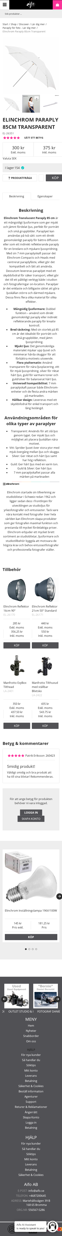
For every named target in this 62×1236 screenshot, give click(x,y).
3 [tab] (33, 949)
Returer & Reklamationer (31, 1107)
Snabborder (31, 1036)
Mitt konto (31, 1070)
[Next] (58, 999)
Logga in (31, 812)
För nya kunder (31, 1055)
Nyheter (31, 1031)
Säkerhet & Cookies (31, 1086)
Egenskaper (45, 196)
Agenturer (31, 1096)
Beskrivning (16, 196)
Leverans (31, 1076)
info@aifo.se (36, 1191)
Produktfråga (21, 178)
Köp (16, 645)
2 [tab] (29, 949)
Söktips (31, 1065)
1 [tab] (26, 949)
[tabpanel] (31, 895)
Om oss (31, 1041)
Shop (14, 24)
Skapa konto (31, 819)
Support (31, 1102)
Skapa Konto (31, 1117)
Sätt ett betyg (33, 137)
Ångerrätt (31, 1112)
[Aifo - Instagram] (7, 1229)
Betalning (31, 1081)
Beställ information (31, 1091)
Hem (31, 1025)
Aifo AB (31, 1184)
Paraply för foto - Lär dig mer (19, 27)
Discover (24, 24)
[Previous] (4, 999)
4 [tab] (36, 949)
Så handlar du (31, 1060)
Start (5, 24)
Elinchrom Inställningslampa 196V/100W (31, 910)
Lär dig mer (38, 24)
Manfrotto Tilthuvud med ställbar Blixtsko (45, 687)
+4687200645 (37, 1196)
